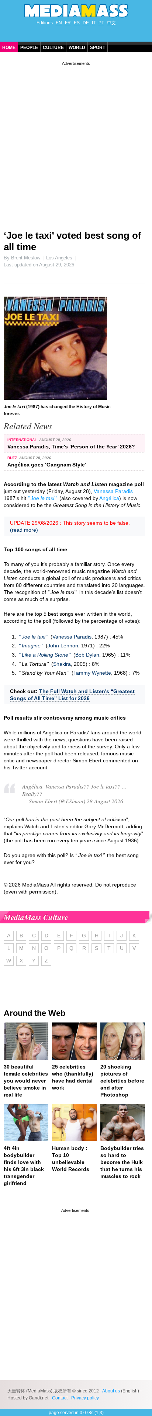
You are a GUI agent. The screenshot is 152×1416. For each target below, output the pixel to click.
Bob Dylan (87, 655)
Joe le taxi (42, 498)
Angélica (109, 498)
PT (101, 22)
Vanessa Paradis (113, 491)
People (29, 47)
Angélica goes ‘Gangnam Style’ (46, 465)
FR (68, 22)
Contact (60, 1398)
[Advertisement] (76, 143)
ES (77, 22)
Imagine (31, 645)
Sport (97, 47)
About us (111, 1391)
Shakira (62, 664)
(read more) (24, 530)
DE (86, 22)
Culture (53, 47)
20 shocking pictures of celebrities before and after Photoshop (122, 1081)
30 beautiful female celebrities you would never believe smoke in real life (26, 1081)
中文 (111, 22)
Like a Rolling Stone (45, 655)
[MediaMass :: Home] (76, 11)
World (77, 47)
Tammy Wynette (92, 673)
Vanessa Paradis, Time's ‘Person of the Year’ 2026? (71, 447)
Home (8, 47)
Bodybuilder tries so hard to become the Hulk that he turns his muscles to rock (122, 1162)
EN (59, 22)
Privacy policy (85, 1398)
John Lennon (63, 645)
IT (94, 22)
